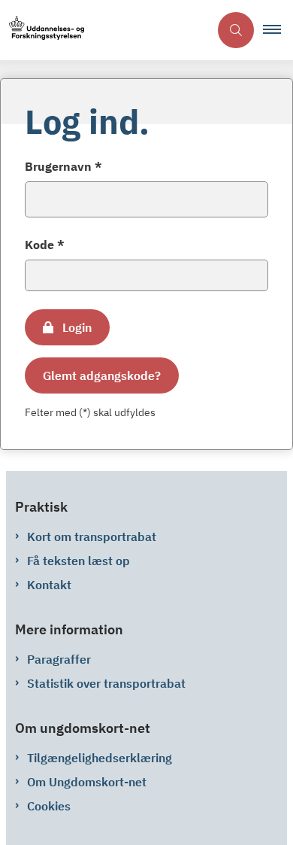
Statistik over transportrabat (106, 683)
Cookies (49, 805)
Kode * (45, 244)
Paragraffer (59, 659)
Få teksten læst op (78, 560)
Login (77, 327)
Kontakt (49, 584)
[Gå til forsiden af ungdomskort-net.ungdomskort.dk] (104, 30)
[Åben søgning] (236, 30)
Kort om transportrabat (91, 536)
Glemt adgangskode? (102, 375)
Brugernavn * (63, 166)
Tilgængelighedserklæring (99, 757)
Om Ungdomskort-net (86, 781)
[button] (278, 30)
